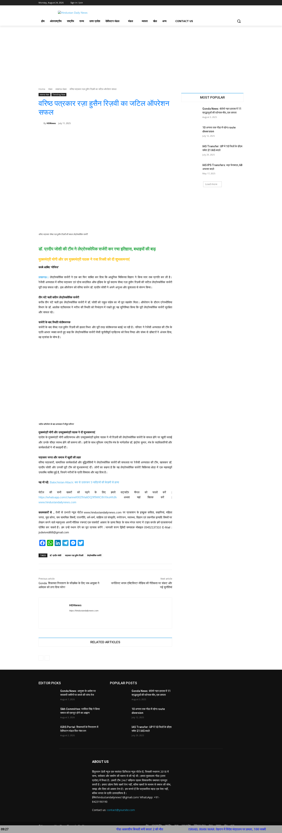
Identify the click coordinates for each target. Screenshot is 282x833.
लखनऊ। (44, 277)
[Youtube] (241, 3)
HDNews (51, 123)
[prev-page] (41, 657)
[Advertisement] (141, 54)
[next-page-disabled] (47, 657)
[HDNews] (41, 123)
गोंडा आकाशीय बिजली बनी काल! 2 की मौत (117, 829)
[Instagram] (225, 3)
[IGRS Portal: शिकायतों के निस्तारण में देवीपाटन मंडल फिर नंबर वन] (48, 731)
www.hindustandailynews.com (57, 502)
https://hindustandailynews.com (83, 610)
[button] (238, 21)
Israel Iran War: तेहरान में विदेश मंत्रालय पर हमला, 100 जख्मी (204, 829)
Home (42, 89)
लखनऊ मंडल (61, 89)
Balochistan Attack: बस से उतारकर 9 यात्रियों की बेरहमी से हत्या (84, 482)
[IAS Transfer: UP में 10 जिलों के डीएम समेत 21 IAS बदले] (190, 151)
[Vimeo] (236, 3)
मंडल (50, 89)
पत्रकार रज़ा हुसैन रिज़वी (74, 555)
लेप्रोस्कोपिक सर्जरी (94, 555)
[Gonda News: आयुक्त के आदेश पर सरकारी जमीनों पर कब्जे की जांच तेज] (48, 695)
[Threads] (77, 617)
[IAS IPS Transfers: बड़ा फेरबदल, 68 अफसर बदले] (190, 169)
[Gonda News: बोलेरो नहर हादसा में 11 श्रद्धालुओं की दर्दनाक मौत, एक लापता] (190, 113)
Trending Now (59, 94)
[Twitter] (230, 3)
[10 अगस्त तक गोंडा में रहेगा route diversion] (190, 132)
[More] (166, 133)
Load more (211, 184)
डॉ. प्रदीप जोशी (55, 555)
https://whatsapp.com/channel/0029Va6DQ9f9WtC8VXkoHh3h (78, 497)
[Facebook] (220, 3)
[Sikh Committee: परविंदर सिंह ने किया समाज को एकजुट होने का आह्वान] (48, 713)
